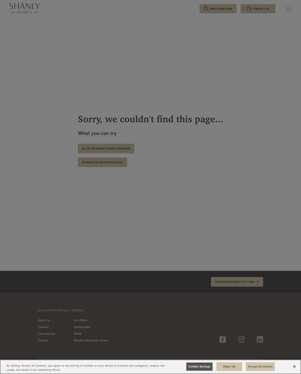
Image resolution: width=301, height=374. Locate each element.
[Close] (294, 366)
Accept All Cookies (260, 366)
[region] (150, 367)
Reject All (229, 366)
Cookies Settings (199, 366)
